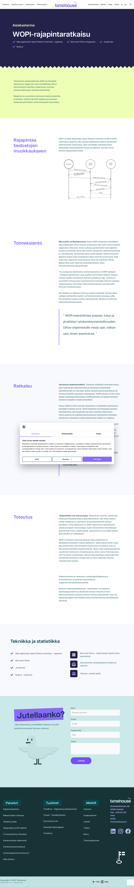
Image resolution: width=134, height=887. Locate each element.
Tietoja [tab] (98, 434)
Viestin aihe (76, 730)
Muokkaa (65, 459)
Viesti (73, 741)
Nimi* (73, 708)
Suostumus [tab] (35, 434)
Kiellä (37, 459)
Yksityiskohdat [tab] (67, 434)
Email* (74, 719)
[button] (9, 4)
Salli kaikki (97, 459)
